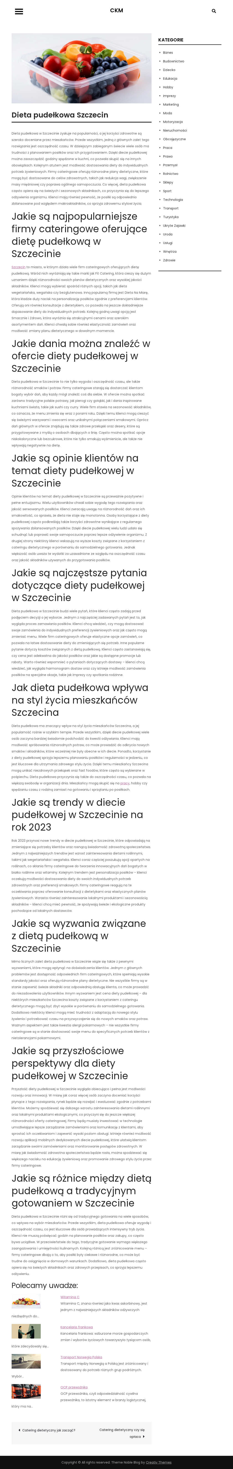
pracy (124, 783)
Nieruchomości (175, 130)
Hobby (168, 87)
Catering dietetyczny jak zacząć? (48, 1430)
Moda (167, 113)
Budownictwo (173, 61)
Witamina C (70, 1297)
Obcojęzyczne (174, 139)
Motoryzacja (173, 122)
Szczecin (18, 267)
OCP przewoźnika (74, 1387)
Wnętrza (170, 251)
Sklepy (168, 182)
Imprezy (169, 96)
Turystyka (171, 217)
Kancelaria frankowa (77, 1327)
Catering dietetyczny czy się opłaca (122, 1433)
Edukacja (170, 78)
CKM (116, 10)
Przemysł (170, 165)
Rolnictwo (170, 173)
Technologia (173, 199)
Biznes (168, 52)
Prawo (168, 156)
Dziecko (169, 70)
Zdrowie (169, 260)
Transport (171, 208)
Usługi (167, 243)
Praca (167, 147)
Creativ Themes (159, 1462)
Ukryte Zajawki (174, 225)
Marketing (171, 104)
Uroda (167, 234)
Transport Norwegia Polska (81, 1357)
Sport (167, 191)
